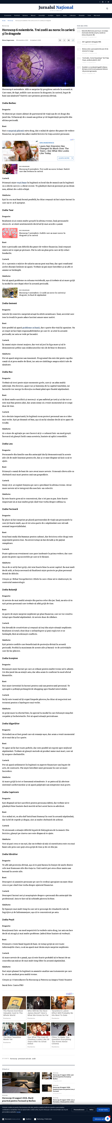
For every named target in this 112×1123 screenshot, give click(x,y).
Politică (17, 15)
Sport (58, 15)
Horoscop (10, 21)
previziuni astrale (24, 1058)
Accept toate (103, 1110)
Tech (89, 15)
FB (60, 40)
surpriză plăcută (16, 131)
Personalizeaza (79, 1110)
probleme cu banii (31, 328)
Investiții (42, 15)
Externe (25, 15)
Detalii (19, 1112)
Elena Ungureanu (8, 40)
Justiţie (50, 15)
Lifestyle (73, 15)
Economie (7, 15)
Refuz (91, 1110)
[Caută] (107, 8)
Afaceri (33, 15)
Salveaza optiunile (101, 1119)
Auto (65, 15)
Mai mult (97, 15)
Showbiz (82, 15)
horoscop (13, 1058)
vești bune (22, 182)
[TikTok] (105, 2)
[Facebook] (100, 2)
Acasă (3, 21)
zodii (34, 1058)
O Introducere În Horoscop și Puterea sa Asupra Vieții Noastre (42, 980)
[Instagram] (102, 2)
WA (68, 40)
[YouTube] (108, 2)
